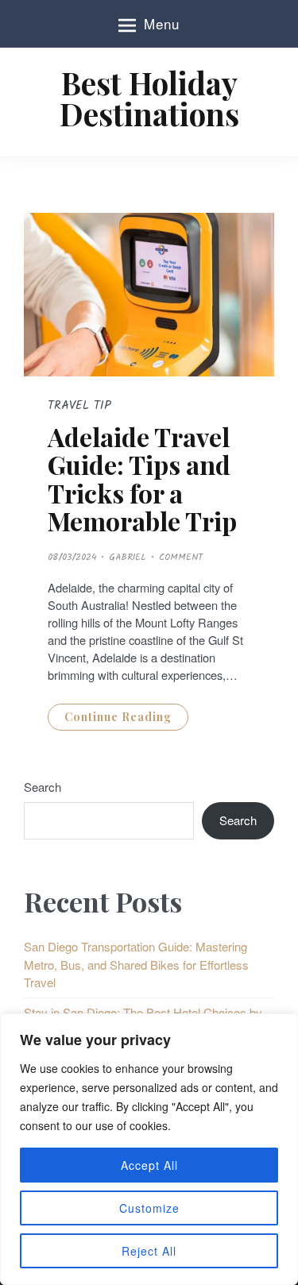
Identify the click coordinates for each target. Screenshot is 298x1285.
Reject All (149, 1251)
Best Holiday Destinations (149, 98)
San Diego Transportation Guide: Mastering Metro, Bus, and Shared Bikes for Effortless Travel (136, 964)
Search (42, 786)
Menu (162, 23)
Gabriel (127, 557)
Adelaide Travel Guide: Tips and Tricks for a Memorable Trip (142, 478)
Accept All (149, 1165)
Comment (181, 557)
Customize (149, 1208)
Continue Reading (118, 716)
